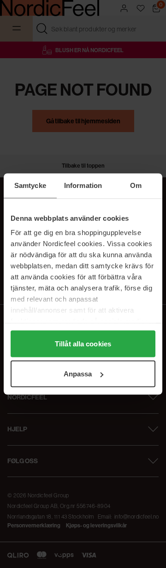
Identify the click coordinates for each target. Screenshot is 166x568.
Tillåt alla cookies (83, 343)
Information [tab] (83, 185)
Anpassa (78, 374)
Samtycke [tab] (30, 185)
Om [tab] (136, 185)
